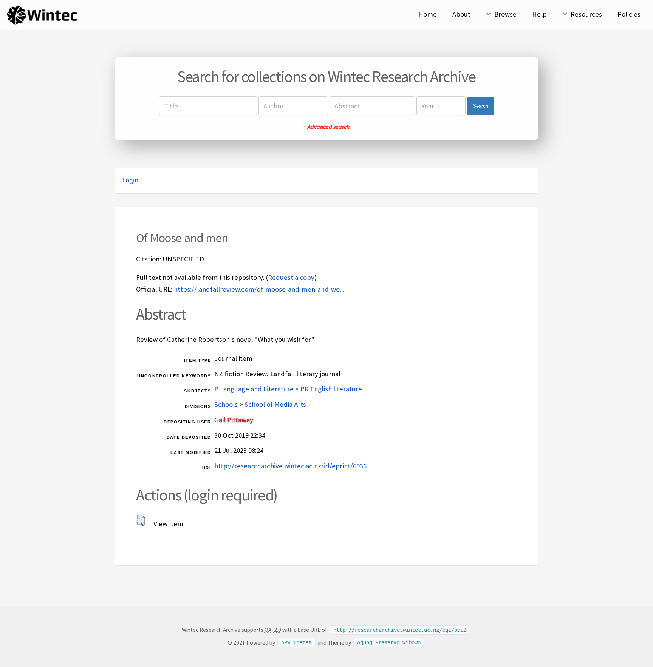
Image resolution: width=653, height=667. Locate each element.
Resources (586, 14)
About (461, 14)
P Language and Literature (254, 388)
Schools (226, 404)
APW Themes (296, 643)
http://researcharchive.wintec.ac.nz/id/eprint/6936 (290, 466)
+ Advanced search (326, 126)
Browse (505, 14)
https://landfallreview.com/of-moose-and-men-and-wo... (259, 289)
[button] (140, 520)
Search (480, 106)
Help (539, 14)
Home (427, 14)
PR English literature (331, 388)
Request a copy (291, 277)
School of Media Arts (275, 404)
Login (130, 180)
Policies (629, 14)
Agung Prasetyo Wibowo (389, 643)
